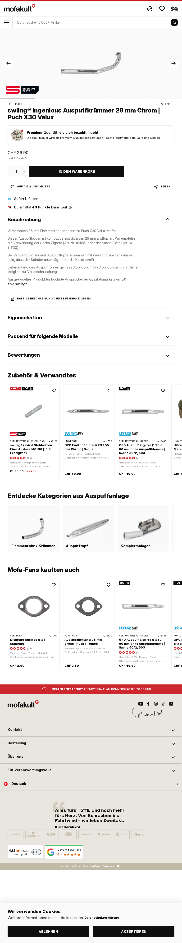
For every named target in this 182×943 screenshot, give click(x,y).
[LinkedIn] (171, 704)
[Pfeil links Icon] (8, 63)
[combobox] (17, 171)
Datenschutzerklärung (101, 917)
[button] (91, 219)
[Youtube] (140, 704)
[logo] (20, 8)
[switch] (36, 852)
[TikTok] (163, 704)
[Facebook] (148, 704)
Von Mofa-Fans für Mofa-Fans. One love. (87, 866)
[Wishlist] (162, 8)
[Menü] (41, 848)
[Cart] (174, 8)
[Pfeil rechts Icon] (173, 63)
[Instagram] (156, 704)
